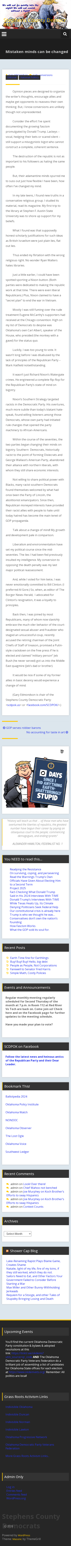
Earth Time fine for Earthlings (29, 958)
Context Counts (33, 1207)
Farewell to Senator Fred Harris (30, 969)
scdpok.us (13, 705)
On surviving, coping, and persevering (34, 873)
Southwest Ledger (17, 1152)
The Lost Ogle (15, 1136)
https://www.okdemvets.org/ (27, 1372)
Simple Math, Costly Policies (28, 973)
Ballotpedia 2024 (16, 1096)
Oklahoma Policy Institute (22, 1104)
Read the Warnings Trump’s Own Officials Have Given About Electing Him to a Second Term (35, 880)
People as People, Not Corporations (33, 965)
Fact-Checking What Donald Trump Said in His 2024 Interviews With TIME (34, 894)
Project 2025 (18, 888)
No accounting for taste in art (45, 732)
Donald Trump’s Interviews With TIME (34, 899)
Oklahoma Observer (19, 1128)
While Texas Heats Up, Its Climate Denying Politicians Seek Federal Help (34, 905)
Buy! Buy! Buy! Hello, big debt (29, 962)
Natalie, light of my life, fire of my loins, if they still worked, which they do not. (32, 1270)
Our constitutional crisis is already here (35, 911)
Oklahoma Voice (16, 1144)
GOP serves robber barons (23, 728)
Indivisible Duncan (17, 1414)
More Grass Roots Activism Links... (27, 1456)
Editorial (11, 77)
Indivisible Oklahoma (19, 1407)
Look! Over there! (34, 1184)
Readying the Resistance (25, 869)
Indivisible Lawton (17, 1429)
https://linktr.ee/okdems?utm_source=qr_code (25, 1355)
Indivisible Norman (18, 1422)
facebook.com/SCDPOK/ (42, 705)
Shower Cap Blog (24, 1251)
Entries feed (14, 1491)
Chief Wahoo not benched (40, 1188)
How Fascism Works (23, 926)
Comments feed (16, 1494)
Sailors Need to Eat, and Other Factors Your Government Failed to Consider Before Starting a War (34, 1280)
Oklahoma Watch (17, 1112)
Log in (10, 1487)
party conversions (43, 75)
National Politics (30, 77)
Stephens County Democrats (34, 22)
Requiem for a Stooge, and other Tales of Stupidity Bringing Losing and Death (33, 1297)
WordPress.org (16, 1498)
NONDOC (12, 1120)
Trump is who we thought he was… (32, 915)
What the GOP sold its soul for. (29, 930)
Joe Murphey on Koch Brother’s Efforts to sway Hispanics (35, 1193)
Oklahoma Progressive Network (26, 1437)
